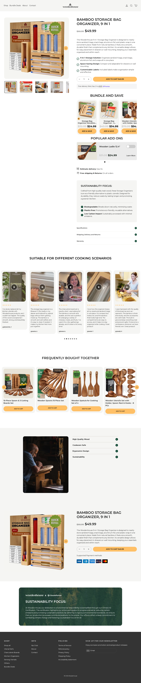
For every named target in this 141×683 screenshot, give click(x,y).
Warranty (80, 241)
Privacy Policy (63, 652)
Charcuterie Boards (11, 652)
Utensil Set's (9, 649)
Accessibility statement (67, 660)
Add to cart (18, 409)
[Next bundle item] (135, 119)
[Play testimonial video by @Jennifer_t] (14, 287)
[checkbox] (131, 146)
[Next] (66, 48)
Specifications (82, 228)
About (25, 6)
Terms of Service (64, 645)
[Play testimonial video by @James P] (127, 287)
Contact (32, 6)
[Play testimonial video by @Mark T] (98, 287)
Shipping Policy (64, 656)
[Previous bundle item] (79, 119)
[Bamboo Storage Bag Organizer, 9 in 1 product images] (36, 48)
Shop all (7, 645)
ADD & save (87, 131)
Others (6, 663)
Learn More (130, 155)
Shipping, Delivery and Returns (88, 235)
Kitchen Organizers (11, 656)
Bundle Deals (15, 6)
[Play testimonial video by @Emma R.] (70, 287)
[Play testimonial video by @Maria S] (42, 287)
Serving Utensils (10, 660)
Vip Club (34, 645)
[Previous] (4, 387)
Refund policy (63, 649)
